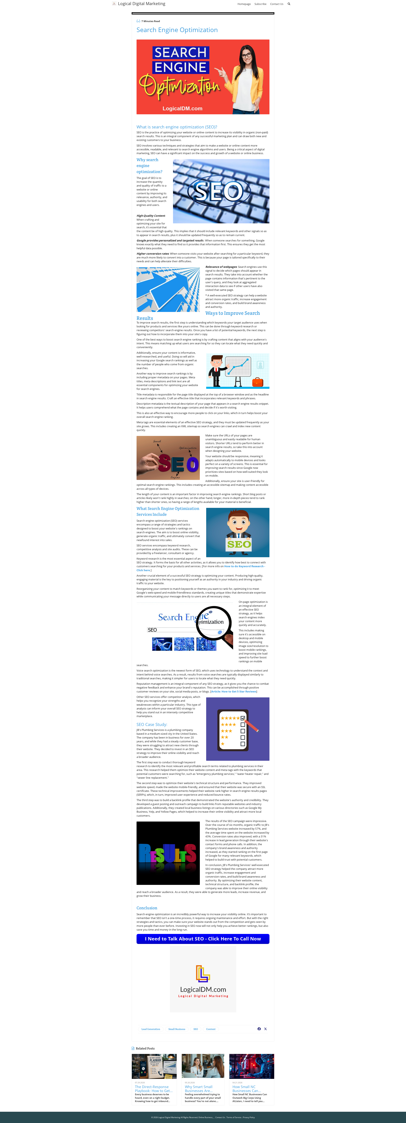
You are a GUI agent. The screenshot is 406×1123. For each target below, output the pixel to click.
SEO (195, 1029)
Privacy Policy (249, 1117)
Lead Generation (150, 1029)
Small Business (176, 1029)
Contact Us (220, 1117)
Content (211, 1029)
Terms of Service (233, 1117)
